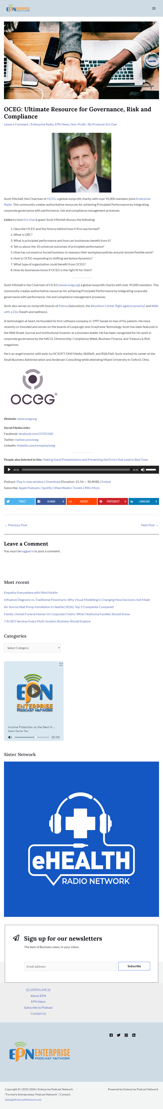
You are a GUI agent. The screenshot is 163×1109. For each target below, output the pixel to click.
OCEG (51, 198)
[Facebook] (111, 1035)
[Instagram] (126, 1035)
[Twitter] (118, 1035)
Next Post (150, 525)
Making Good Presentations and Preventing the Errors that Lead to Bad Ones (95, 459)
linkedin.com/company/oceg (36, 445)
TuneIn (77, 488)
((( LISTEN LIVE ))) (38, 990)
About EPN (38, 996)
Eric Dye (29, 219)
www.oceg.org (69, 285)
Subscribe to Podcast (38, 1007)
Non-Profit (78, 124)
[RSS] (134, 1035)
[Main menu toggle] (153, 8)
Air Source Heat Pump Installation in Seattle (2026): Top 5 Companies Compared (59, 607)
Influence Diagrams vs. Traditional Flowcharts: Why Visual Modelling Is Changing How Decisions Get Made (77, 599)
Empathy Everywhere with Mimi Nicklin (31, 592)
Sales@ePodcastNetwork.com (23, 1099)
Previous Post (15, 525)
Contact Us (38, 1013)
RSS (87, 488)
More (96, 488)
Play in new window (30, 481)
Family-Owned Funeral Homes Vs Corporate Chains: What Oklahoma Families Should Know (67, 614)
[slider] (151, 469)
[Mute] (143, 470)
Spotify (47, 488)
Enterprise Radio (42, 124)
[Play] (9, 470)
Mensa (63, 306)
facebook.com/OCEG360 (36, 433)
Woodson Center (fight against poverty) (118, 306)
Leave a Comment (16, 124)
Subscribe (134, 966)
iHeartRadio (62, 488)
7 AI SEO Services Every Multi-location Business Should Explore (47, 621)
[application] (81, 470)
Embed (106, 481)
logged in (27, 551)
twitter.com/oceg (26, 439)
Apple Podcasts (29, 488)
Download (53, 481)
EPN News (62, 124)
